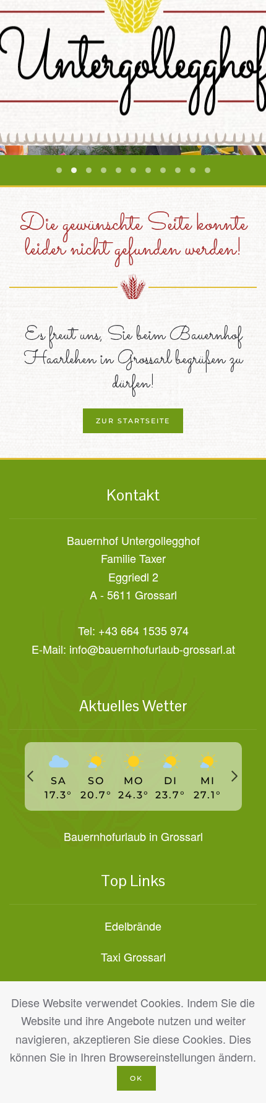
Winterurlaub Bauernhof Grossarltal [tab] (178, 170)
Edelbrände (133, 926)
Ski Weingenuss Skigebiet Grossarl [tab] (207, 170)
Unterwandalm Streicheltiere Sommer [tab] (133, 170)
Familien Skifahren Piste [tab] (192, 170)
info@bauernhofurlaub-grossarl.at (152, 649)
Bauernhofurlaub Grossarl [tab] (59, 170)
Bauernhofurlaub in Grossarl (133, 836)
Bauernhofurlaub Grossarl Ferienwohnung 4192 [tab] (163, 170)
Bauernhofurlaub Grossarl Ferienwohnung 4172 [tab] (148, 170)
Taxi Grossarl (133, 957)
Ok (136, 1078)
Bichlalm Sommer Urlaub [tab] (118, 170)
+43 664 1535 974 (143, 630)
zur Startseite (133, 420)
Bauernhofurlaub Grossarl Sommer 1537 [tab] (103, 170)
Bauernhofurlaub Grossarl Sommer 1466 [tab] (74, 170)
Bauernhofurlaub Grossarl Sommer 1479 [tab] (89, 170)
